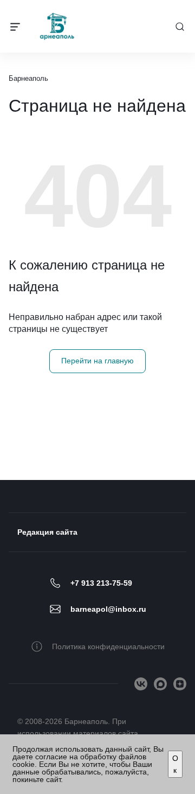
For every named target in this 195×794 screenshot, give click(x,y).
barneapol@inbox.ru (108, 609)
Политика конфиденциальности (108, 646)
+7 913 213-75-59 (101, 583)
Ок (175, 764)
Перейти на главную (97, 360)
